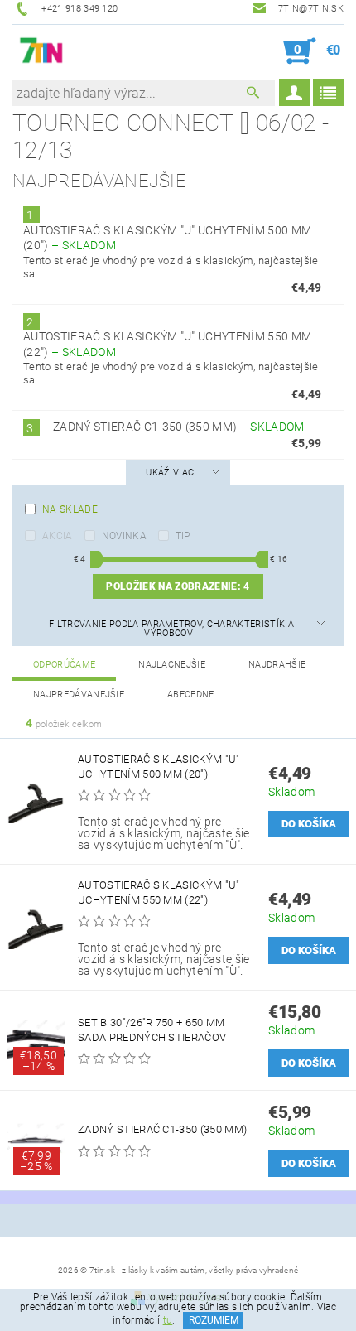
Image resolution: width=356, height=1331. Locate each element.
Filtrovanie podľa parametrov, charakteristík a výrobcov (171, 629)
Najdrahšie (276, 664)
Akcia (57, 536)
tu (168, 1320)
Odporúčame (64, 664)
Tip (183, 536)
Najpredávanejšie (78, 694)
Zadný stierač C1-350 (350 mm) (179, 426)
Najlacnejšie (171, 664)
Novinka (124, 536)
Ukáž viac (170, 472)
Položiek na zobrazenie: (177, 586)
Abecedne (190, 694)
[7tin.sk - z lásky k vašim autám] (41, 51)
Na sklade (70, 509)
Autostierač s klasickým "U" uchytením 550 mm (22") (159, 892)
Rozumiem (213, 1320)
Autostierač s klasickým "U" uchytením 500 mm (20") (159, 766)
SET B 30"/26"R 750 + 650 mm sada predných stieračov (152, 1030)
